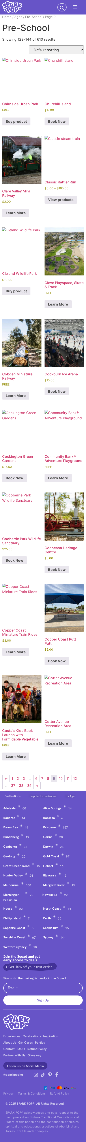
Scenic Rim (50, 928)
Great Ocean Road (16, 866)
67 (34, 937)
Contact (9, 1049)
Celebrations (32, 1036)
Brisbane (49, 827)
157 (65, 827)
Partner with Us (14, 1055)
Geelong (9, 856)
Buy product (16, 121)
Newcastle (49, 895)
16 (62, 866)
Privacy (8, 1093)
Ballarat (9, 818)
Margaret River (54, 885)
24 (31, 876)
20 (23, 856)
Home (6, 17)
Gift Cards (25, 1042)
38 (21, 785)
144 (62, 937)
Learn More (16, 213)
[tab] (16, 796)
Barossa (49, 818)
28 (62, 847)
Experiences (12, 1036)
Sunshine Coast (14, 937)
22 (66, 895)
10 (61, 778)
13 (65, 876)
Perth (47, 918)
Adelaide (9, 808)
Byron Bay (10, 827)
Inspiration (50, 1036)
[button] (74, 7)
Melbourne (11, 885)
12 (75, 778)
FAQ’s (21, 1049)
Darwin (48, 847)
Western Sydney (14, 947)
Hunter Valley (13, 875)
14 (70, 808)
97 (67, 856)
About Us (9, 1042)
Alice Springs (52, 808)
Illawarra (49, 875)
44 (26, 827)
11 (67, 778)
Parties (40, 1042)
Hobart (48, 866)
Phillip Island (12, 918)
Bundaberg (11, 837)
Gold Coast (51, 856)
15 (38, 866)
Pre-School (33, 17)
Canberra (10, 847)
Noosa (7, 908)
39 (29, 785)
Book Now (57, 121)
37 (13, 785)
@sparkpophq (13, 1075)
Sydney (48, 937)
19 (27, 837)
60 (24, 808)
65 (59, 918)
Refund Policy (37, 1049)
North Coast (52, 908)
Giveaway (34, 1055)
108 (28, 885)
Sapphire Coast (14, 928)
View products (60, 199)
